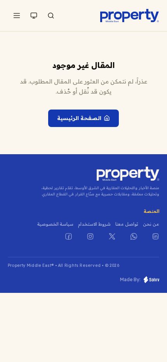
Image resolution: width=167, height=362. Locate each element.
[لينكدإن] (150, 241)
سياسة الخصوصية (55, 224)
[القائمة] (16, 15)
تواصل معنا (126, 224)
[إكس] (107, 241)
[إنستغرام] (85, 241)
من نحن (151, 224)
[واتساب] (128, 241)
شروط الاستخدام (94, 224)
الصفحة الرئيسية (79, 118)
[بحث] (50, 15)
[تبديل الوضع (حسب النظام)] (33, 15)
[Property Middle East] (129, 15)
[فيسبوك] (63, 241)
